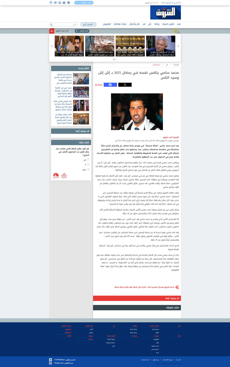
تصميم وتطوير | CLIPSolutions (64, 360)
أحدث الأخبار (84, 30)
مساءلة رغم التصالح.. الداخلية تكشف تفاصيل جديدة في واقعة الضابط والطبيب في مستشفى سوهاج (63, 80)
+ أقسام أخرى (88, 24)
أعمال (91, 329)
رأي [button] (149, 24)
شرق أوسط (155, 329)
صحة (157, 352)
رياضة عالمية (133, 332)
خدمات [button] (91, 339)
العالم (157, 332)
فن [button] (144, 24)
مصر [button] (179, 24)
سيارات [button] (90, 335)
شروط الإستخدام (168, 359)
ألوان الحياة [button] (111, 335)
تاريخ (113, 346)
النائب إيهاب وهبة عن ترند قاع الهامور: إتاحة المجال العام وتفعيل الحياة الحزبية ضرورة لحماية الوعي (63, 120)
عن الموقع (156, 359)
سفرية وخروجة (110, 342)
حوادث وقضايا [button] (120, 24)
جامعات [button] (134, 335)
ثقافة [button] (69, 335)
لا (85, 165)
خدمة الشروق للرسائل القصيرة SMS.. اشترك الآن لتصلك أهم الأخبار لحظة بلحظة (144, 287)
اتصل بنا (178, 359)
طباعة (100, 85)
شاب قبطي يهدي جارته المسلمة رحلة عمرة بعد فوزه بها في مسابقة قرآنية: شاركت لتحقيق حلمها (63, 107)
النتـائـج (56, 177)
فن (167, 65)
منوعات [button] (156, 335)
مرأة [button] (179, 335)
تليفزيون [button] (107, 24)
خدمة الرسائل (145, 359)
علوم (157, 342)
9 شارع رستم (155, 349)
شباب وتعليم (155, 346)
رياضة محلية (133, 329)
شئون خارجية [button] (168, 24)
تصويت (64, 177)
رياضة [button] (156, 24)
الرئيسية (176, 65)
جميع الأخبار (156, 65)
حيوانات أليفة (111, 339)
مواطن (91, 332)
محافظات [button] (68, 332)
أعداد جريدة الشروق (62, 30)
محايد (84, 170)
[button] (95, 30)
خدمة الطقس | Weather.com (63, 363)
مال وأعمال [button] (134, 24)
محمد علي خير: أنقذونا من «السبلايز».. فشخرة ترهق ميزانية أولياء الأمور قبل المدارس (63, 92)
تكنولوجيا (156, 339)
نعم (85, 160)
